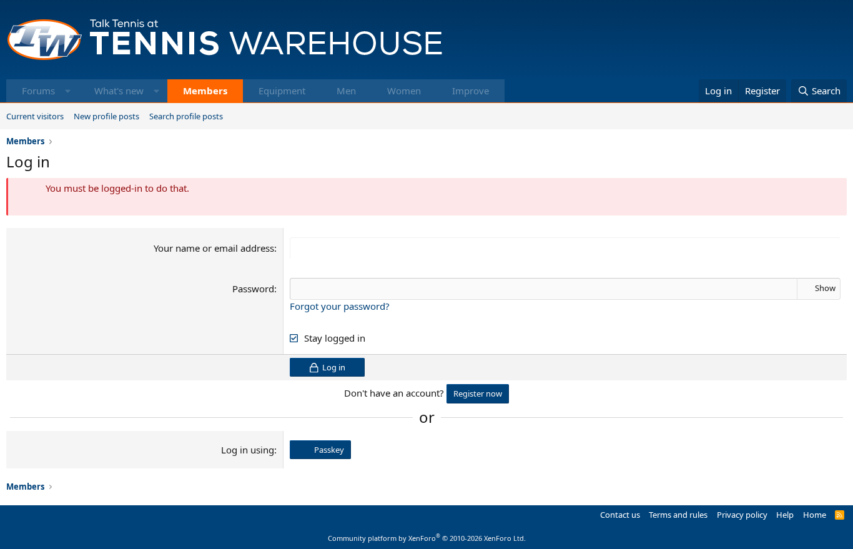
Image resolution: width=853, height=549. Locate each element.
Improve (470, 90)
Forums (38, 90)
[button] (68, 90)
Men (346, 90)
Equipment (282, 90)
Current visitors (35, 116)
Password (253, 288)
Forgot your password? (340, 306)
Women (404, 90)
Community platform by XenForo (427, 538)
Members (205, 90)
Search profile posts (186, 116)
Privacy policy (742, 514)
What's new (119, 90)
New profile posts (106, 116)
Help (785, 514)
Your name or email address (214, 248)
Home (814, 514)
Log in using (247, 449)
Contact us (620, 514)
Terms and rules (678, 514)
